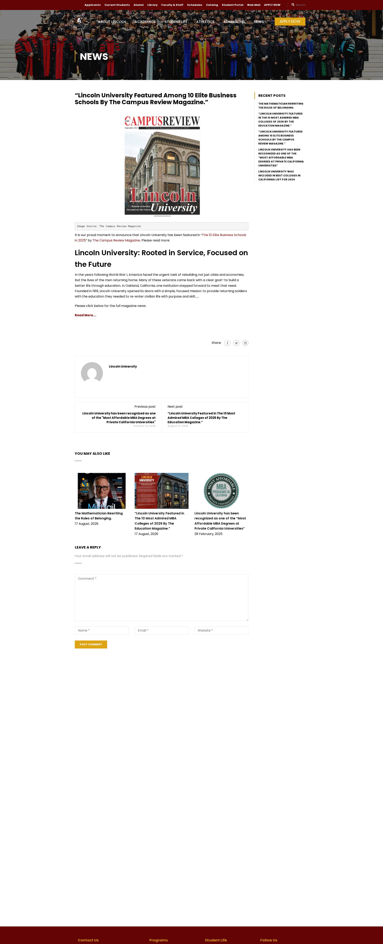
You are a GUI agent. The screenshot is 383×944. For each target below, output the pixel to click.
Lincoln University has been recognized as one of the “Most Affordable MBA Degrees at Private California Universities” (281, 157)
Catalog (212, 5)
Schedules (194, 5)
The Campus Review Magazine (116, 240)
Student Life (176, 21)
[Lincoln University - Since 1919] (83, 23)
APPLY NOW (272, 5)
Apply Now (290, 21)
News (259, 21)
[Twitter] (236, 343)
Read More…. (85, 315)
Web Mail (253, 5)
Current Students (117, 5)
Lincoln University (123, 367)
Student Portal (232, 5)
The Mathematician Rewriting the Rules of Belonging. (280, 106)
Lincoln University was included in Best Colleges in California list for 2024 (279, 175)
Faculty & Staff (172, 5)
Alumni (139, 5)
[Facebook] (227, 343)
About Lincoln (112, 21)
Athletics (205, 21)
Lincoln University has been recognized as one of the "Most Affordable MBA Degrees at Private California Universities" (119, 417)
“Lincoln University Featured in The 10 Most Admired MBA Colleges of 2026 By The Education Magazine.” (201, 417)
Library (152, 5)
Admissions (234, 21)
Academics (145, 21)
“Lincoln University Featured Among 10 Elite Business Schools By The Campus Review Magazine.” (280, 137)
